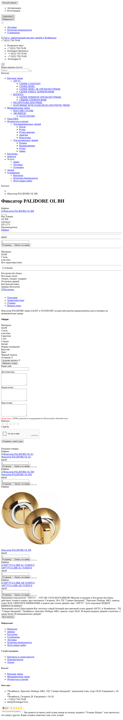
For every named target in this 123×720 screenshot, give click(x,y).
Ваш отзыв (6, 403)
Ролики (23, 143)
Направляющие (27, 145)
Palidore (5, 230)
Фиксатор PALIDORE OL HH (16, 474)
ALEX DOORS (27, 116)
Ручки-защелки (27, 132)
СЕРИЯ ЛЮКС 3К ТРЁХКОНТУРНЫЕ (39, 89)
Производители (15, 659)
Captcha (5, 426)
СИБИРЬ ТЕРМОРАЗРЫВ (32, 100)
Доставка (12, 27)
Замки (22, 151)
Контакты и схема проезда (20, 657)
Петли (22, 126)
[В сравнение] (5, 214)
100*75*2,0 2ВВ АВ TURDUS (16, 585)
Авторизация (14, 8)
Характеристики (15, 300)
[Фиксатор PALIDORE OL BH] (17, 211)
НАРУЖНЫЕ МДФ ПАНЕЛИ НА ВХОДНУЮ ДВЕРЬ (41, 105)
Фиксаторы (25, 137)
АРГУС (17, 81)
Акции (10, 170)
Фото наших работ (22, 180)
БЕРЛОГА (18, 94)
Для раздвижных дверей (25, 140)
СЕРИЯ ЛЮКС (27, 86)
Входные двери (15, 78)
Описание (12, 297)
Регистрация (13, 10)
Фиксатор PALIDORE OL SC (16, 457)
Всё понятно (8, 617)
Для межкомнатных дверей (27, 124)
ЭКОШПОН (19, 113)
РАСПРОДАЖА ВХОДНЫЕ (27, 102)
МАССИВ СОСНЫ (23, 110)
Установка (18, 167)
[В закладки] (2, 214)
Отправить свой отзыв (12, 441)
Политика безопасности (19, 30)
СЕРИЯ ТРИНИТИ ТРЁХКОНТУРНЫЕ (40, 97)
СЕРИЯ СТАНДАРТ (30, 83)
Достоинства (7, 372)
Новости (11, 156)
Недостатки (7, 387)
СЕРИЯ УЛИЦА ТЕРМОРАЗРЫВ (36, 91)
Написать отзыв (9, 363)
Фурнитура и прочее (17, 121)
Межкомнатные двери (18, 108)
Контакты (18, 175)
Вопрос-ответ (14, 305)
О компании (13, 32)
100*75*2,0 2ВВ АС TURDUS (16, 567)
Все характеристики (11, 262)
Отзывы (11, 303)
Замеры (11, 631)
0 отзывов (7, 268)
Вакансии (12, 629)
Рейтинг (5, 421)
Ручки (22, 129)
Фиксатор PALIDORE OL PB (16, 550)
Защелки (23, 135)
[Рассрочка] (7, 289)
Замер (16, 162)
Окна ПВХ (12, 118)
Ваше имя (6, 366)
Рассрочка (12, 153)
